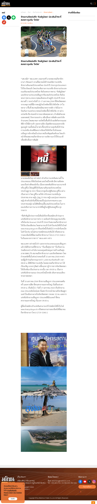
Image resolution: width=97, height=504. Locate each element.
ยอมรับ (13, 499)
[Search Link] (91, 3)
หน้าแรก (23, 12)
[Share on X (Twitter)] (9, 17)
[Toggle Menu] (95, 4)
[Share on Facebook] (4, 17)
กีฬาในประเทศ (37, 12)
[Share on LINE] (13, 17)
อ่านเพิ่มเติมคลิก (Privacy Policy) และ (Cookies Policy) (13, 492)
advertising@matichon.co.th (61, 481)
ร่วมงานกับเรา (87, 487)
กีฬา (29, 12)
